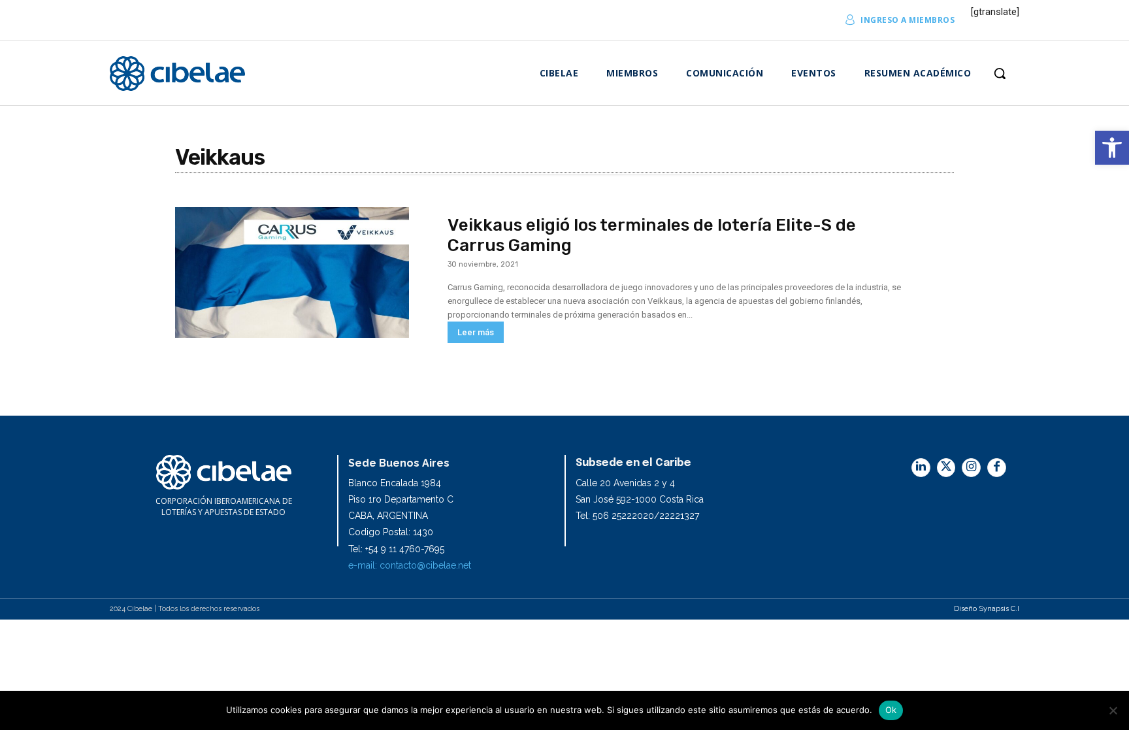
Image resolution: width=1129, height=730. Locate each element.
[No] (1112, 710)
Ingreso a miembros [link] (907, 19)
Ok (891, 710)
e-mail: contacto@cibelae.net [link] (409, 565)
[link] (1112, 148)
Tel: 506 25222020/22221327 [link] (637, 515)
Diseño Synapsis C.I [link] (986, 609)
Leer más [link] (475, 332)
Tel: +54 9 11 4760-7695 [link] (396, 549)
